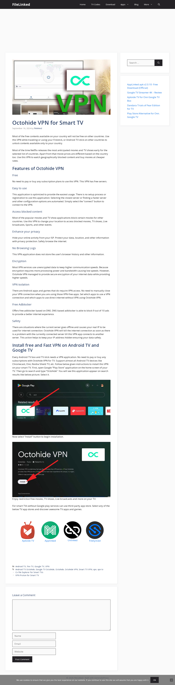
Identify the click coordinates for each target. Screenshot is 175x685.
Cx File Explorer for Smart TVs (29, 572)
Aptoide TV (28, 540)
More (146, 4)
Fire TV (30, 566)
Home (83, 4)
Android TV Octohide (25, 569)
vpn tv (100, 569)
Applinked (50, 540)
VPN (47, 566)
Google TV (39, 566)
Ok (154, 680)
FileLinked (21, 4)
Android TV (20, 566)
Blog (136, 4)
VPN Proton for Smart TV (27, 575)
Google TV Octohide (45, 569)
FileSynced (95, 540)
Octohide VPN (71, 569)
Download (110, 4)
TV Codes (95, 4)
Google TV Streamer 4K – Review (144, 92)
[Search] (158, 62)
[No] (171, 680)
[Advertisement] (87, 29)
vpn (95, 569)
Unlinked (73, 540)
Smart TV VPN (85, 569)
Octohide (60, 569)
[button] (159, 4)
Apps (123, 4)
